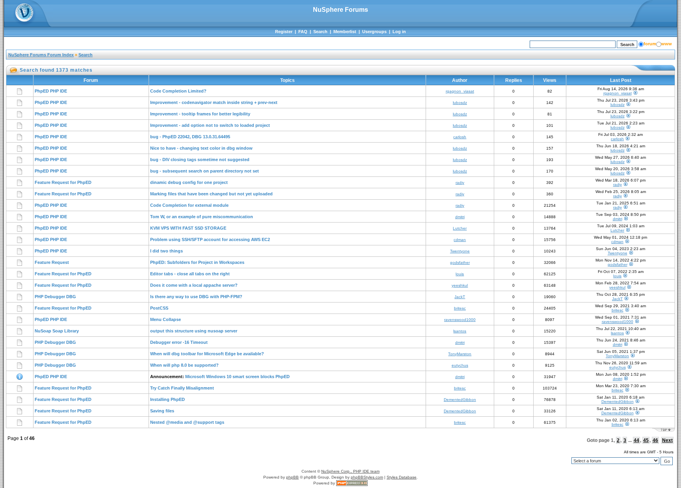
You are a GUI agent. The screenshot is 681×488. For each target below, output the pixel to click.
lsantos (459, 331)
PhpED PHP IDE (51, 91)
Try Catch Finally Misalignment (182, 388)
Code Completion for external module (189, 205)
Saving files (162, 410)
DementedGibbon (460, 399)
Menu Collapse (165, 319)
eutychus (460, 365)
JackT (459, 297)
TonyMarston (459, 354)
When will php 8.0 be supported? (184, 365)
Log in (399, 31)
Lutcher (460, 228)
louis (460, 274)
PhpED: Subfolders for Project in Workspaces (197, 262)
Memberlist (344, 31)
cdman (460, 240)
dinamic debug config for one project (189, 182)
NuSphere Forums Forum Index (41, 54)
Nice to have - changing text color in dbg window (201, 148)
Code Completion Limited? (178, 91)
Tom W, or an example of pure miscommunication (201, 216)
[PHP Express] (352, 483)
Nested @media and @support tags (187, 422)
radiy (460, 182)
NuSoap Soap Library (57, 330)
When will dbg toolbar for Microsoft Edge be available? (207, 353)
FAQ (302, 31)
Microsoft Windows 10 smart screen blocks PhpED (237, 376)
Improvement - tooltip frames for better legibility (200, 113)
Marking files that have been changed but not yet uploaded (211, 193)
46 (655, 440)
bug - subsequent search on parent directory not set (204, 171)
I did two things (166, 251)
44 (636, 440)
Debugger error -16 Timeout (179, 342)
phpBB (292, 477)
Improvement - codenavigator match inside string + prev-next (213, 102)
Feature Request (52, 262)
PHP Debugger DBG (55, 296)
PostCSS (159, 308)
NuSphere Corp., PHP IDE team (350, 471)
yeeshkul (460, 285)
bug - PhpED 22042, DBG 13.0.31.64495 (190, 136)
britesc (460, 308)
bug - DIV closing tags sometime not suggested (199, 159)
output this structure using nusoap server (193, 330)
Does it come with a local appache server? (194, 285)
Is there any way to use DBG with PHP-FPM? (196, 296)
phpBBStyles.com (367, 477)
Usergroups (374, 31)
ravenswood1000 (460, 319)
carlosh (459, 137)
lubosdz (460, 102)
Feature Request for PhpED (63, 182)
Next (667, 440)
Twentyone (460, 251)
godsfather (460, 262)
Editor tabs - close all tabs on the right (190, 273)
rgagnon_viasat (460, 91)
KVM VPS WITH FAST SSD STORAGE (188, 228)
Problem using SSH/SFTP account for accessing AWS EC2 (210, 239)
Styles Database (402, 477)
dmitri (460, 217)
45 (646, 440)
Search (320, 31)
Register (283, 31)
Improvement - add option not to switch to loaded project (210, 125)
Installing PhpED (167, 399)
